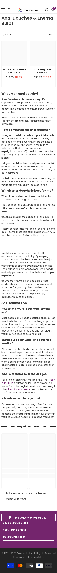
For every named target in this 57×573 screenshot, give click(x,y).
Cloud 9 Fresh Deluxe (18, 389)
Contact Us (21, 557)
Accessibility (37, 557)
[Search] (9, 9)
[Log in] (47, 10)
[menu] (3, 9)
